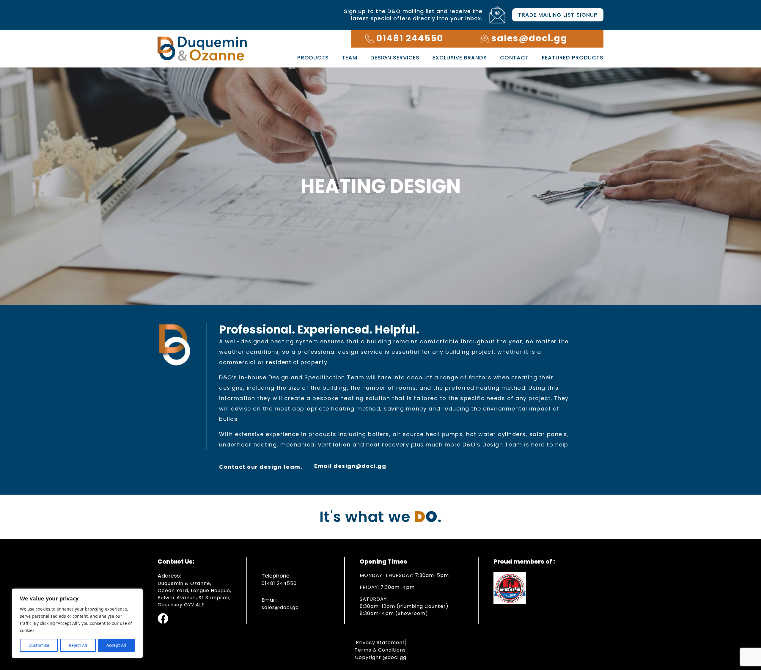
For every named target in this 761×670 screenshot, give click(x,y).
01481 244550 (279, 583)
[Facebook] (163, 618)
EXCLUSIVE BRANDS (460, 57)
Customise (39, 645)
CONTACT (514, 57)
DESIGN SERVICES (394, 57)
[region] (77, 623)
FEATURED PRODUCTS (572, 57)
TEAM (349, 57)
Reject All (78, 645)
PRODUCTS (313, 57)
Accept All (116, 645)
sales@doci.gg (280, 607)
